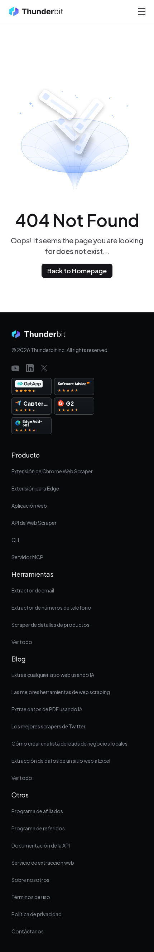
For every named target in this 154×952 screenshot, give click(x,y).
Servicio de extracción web (42, 862)
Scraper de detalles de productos (50, 624)
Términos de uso (30, 897)
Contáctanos (27, 931)
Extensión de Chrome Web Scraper (52, 471)
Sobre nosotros (30, 880)
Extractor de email (32, 590)
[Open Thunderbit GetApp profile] (31, 386)
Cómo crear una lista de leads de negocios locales (69, 743)
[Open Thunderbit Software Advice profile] (74, 386)
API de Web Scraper (34, 522)
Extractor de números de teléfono (51, 607)
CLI (15, 540)
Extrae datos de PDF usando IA (46, 709)
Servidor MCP (27, 557)
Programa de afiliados (37, 811)
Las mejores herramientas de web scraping (60, 692)
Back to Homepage (77, 271)
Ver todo (21, 642)
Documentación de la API (40, 845)
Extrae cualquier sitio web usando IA (52, 675)
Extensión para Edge (35, 488)
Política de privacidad (36, 914)
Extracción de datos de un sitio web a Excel (60, 760)
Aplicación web (29, 505)
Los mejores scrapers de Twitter (48, 726)
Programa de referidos (38, 828)
